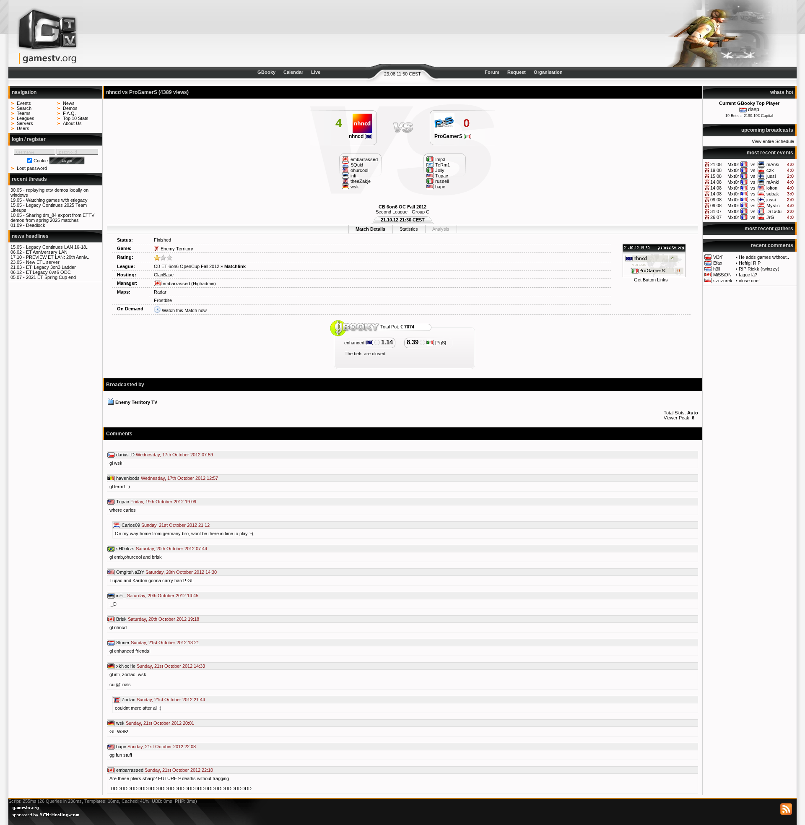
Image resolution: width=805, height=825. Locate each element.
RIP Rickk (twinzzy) (759, 268)
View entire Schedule (773, 141)
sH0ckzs (125, 548)
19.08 (716, 170)
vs (753, 164)
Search (24, 108)
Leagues (25, 118)
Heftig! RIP (750, 262)
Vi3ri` (718, 257)
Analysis (440, 229)
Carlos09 (131, 525)
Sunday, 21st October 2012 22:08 (161, 746)
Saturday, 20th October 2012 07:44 (171, 548)
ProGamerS (449, 136)
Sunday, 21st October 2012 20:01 (160, 723)
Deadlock (35, 225)
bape (121, 746)
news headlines (30, 236)
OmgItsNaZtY (130, 572)
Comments (119, 434)
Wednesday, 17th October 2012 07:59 (174, 454)
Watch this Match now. (185, 310)
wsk (120, 723)
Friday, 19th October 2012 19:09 (163, 501)
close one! (749, 280)
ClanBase (164, 274)
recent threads (29, 179)
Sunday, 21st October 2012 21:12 (175, 525)
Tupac (122, 501)
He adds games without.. (764, 257)
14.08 (716, 182)
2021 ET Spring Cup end (51, 277)
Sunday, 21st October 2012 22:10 (179, 770)
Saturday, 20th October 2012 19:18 (163, 619)
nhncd (357, 136)
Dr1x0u (774, 211)
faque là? (748, 274)
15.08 (716, 176)
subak (772, 193)
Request (516, 72)
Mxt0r (733, 164)
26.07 (716, 217)
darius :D (125, 454)
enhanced (355, 342)
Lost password (32, 168)
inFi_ (121, 595)
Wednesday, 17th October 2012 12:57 (179, 478)
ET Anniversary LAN (47, 252)
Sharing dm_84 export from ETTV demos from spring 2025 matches (52, 218)
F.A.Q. (69, 113)
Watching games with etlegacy (57, 200)
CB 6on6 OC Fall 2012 (402, 206)
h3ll (716, 268)
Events (24, 103)
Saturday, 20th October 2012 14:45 (162, 595)
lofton (771, 187)
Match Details (370, 229)
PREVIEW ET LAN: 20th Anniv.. (57, 257)
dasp (753, 109)
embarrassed (175, 283)
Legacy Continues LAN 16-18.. (57, 247)
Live (315, 72)
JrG (770, 217)
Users (23, 128)
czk (770, 170)
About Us (72, 123)
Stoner (123, 642)
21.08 (716, 164)
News (69, 103)
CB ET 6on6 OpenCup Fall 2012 (186, 266)
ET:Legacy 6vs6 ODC (48, 272)
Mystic (773, 205)
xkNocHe (125, 666)
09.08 (716, 199)
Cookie (41, 160)
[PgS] (440, 342)
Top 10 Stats (75, 118)
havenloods (128, 478)
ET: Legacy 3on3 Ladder (51, 267)
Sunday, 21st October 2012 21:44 (171, 699)
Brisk (121, 619)
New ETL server (43, 262)
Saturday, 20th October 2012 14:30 (181, 572)
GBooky (266, 72)
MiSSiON (722, 274)
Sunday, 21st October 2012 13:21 (165, 642)
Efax (717, 262)
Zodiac (128, 699)
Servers (25, 123)
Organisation (548, 72)
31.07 (716, 211)
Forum (492, 72)
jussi (771, 176)
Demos (70, 108)
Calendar (293, 72)
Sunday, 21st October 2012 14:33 (171, 666)
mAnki (772, 164)
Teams (24, 113)
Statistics (409, 229)
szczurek (722, 280)
